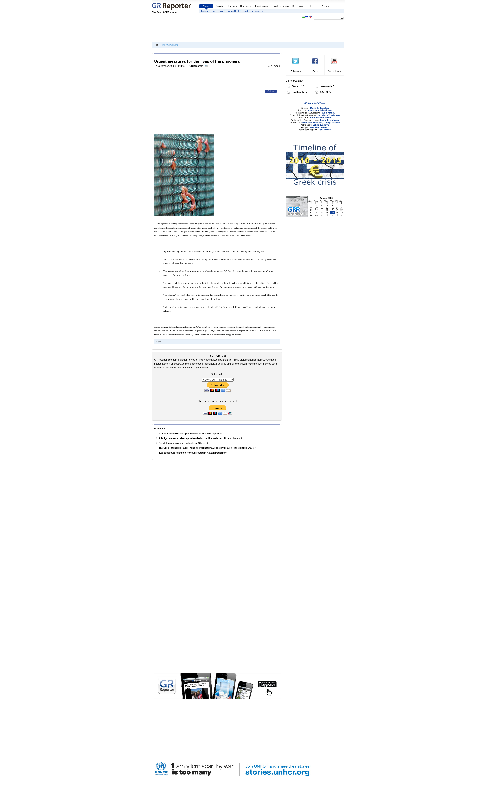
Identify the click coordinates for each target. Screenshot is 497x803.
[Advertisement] (222, 31)
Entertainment (261, 6)
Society (219, 6)
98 (206, 66)
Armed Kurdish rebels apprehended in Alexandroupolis (189, 433)
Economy (232, 6)
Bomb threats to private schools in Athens (182, 443)
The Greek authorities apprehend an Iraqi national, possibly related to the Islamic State (206, 448)
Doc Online (297, 6)
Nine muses (245, 6)
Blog (311, 6)
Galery (270, 91)
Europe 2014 (233, 11)
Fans (315, 71)
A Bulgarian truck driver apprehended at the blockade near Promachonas (199, 438)
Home (162, 45)
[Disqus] (217, 516)
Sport (245, 11)
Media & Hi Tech (281, 6)
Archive (325, 6)
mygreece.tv (257, 11)
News (206, 6)
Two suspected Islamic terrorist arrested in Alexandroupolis (192, 452)
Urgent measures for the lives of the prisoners (197, 61)
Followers (295, 71)
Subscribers (334, 71)
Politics (204, 11)
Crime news (217, 11)
